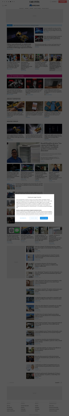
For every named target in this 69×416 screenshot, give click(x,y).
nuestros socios (32, 199)
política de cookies (43, 206)
